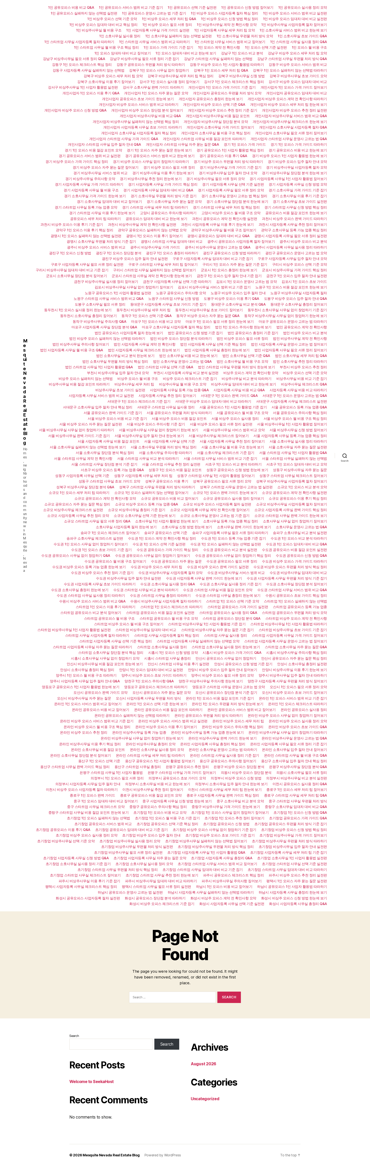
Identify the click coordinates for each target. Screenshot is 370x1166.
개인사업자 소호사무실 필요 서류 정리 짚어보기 (291, 133)
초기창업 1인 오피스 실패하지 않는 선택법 (98, 818)
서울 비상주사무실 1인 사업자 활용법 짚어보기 (292, 424)
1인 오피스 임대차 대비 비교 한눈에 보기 (186, 53)
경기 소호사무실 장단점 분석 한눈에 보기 (237, 201)
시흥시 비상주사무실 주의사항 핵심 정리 (296, 653)
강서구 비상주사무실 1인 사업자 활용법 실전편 (83, 87)
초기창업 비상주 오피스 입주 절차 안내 (151, 835)
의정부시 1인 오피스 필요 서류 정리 (117, 778)
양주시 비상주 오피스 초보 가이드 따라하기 (154, 675)
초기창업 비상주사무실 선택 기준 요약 (66, 841)
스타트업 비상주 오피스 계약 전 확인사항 (296, 618)
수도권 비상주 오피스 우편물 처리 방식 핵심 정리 (290, 567)
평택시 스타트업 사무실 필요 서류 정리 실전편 (156, 887)
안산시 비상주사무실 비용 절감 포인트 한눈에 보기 (105, 664)
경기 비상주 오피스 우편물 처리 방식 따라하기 (228, 162)
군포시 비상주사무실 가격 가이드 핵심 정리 (294, 270)
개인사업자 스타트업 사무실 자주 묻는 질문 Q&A (182, 144)
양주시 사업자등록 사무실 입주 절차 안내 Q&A (85, 681)
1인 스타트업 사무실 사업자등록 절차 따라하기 (79, 42)
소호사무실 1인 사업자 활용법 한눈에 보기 (166, 521)
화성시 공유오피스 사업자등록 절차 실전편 (88, 898)
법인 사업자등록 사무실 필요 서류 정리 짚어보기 (290, 350)
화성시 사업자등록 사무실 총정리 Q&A (298, 904)
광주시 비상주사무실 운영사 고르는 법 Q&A (217, 247)
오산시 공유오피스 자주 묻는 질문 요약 (161, 692)
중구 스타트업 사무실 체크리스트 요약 (95, 807)
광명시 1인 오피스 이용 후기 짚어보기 (154, 236)
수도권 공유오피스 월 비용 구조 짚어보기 (115, 561)
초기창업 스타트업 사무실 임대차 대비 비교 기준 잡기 (202, 870)
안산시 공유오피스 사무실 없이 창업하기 (225, 658)
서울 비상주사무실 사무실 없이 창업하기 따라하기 (76, 430)
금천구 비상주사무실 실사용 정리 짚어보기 (106, 282)
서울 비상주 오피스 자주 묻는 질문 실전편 (90, 424)
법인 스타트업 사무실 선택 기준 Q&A (165, 367)
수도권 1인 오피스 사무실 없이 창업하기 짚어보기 (91, 544)
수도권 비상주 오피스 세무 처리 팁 (156, 567)
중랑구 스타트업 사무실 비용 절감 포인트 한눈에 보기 (88, 812)
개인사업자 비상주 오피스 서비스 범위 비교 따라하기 (138, 104)
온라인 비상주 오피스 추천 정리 (83, 732)
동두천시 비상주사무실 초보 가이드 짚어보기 (209, 310)
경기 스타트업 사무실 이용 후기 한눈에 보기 (102, 213)
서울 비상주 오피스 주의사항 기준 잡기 (156, 424)
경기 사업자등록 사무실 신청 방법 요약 (298, 184)
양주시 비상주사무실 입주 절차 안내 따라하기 (293, 675)
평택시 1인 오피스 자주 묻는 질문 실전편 (296, 881)
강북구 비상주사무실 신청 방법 (241, 76)
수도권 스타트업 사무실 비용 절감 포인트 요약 (217, 590)
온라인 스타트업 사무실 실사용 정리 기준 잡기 (224, 755)
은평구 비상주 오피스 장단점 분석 (239, 767)
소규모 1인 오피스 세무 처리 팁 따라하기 (79, 493)
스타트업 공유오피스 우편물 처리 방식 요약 (294, 613)
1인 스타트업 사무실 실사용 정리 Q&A (298, 42)
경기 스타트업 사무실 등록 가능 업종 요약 (86, 207)
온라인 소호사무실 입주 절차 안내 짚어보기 (294, 750)
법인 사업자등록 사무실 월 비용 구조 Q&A (71, 350)
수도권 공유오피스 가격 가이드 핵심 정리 (167, 550)
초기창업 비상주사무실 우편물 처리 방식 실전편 (137, 847)
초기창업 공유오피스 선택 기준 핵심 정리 (167, 824)
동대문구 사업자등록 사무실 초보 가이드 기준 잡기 (168, 304)
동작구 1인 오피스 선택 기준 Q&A (146, 316)
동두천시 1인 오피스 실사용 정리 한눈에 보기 (78, 310)
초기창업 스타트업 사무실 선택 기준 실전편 (294, 864)
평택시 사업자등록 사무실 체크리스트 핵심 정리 (81, 887)
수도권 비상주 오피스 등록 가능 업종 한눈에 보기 (89, 567)
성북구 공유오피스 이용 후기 (166, 481)
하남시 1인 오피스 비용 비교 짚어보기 (224, 887)
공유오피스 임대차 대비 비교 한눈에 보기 (156, 219)
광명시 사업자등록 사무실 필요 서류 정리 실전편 (290, 236)
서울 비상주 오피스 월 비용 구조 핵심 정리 (295, 419)
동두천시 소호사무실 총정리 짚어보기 (88, 316)
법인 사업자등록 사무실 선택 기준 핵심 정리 (213, 344)
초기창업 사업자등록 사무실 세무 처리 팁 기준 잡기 (288, 852)
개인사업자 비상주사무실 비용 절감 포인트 (218, 116)
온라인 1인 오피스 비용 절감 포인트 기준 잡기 (220, 698)
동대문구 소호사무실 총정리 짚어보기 (298, 304)
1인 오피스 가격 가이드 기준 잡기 (168, 47)
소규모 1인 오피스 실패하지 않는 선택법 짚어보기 (151, 493)
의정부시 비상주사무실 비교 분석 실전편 (296, 778)
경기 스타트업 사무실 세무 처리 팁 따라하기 (155, 207)
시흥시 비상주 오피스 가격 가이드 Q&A (232, 653)
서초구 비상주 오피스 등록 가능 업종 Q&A (112, 470)
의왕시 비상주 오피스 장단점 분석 (246, 773)
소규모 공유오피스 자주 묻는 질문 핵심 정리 (77, 504)
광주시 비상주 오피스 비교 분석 (303, 241)
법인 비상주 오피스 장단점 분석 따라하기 (181, 338)
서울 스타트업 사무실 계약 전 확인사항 (83, 458)
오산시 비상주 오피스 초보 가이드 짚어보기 (294, 692)
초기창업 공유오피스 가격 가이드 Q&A (298, 818)
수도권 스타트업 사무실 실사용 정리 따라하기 (91, 595)
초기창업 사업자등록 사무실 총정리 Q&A (221, 858)
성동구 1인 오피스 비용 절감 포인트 (175, 470)
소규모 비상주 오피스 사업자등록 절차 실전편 (217, 504)
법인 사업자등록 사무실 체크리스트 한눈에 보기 (144, 350)
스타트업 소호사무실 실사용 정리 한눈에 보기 (226, 647)
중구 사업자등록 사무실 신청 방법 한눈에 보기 (177, 801)
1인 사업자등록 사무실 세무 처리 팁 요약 (224, 30)
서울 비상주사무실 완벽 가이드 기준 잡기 (79, 436)
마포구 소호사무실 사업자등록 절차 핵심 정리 (176, 327)
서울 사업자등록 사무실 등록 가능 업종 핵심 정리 (290, 436)
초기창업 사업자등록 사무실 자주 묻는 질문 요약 (150, 858)
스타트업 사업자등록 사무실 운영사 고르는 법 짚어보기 (285, 641)
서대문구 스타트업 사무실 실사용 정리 (166, 407)
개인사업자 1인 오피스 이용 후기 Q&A (90, 93)
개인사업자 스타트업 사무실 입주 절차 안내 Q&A (104, 144)
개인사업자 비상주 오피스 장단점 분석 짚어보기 (147, 110)
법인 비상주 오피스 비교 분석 (305, 333)
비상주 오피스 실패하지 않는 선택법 (86, 379)
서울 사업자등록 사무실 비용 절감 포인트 (108, 441)
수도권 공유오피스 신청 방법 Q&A (301, 555)
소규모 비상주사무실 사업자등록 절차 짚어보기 (291, 504)
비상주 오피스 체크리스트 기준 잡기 (190, 379)
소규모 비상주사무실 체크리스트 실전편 (73, 510)
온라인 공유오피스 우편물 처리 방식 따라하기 (208, 715)
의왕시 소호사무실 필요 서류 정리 (301, 773)
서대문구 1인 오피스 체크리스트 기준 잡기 (139, 401)
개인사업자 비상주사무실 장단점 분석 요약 (216, 122)
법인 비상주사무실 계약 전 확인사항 (300, 338)
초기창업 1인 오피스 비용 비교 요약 (159, 812)
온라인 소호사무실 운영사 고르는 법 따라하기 (223, 750)
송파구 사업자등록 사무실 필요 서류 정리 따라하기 (230, 533)
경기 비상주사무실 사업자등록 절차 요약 (296, 167)
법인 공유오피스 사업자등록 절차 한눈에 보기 (129, 333)
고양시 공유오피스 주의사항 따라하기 (168, 213)
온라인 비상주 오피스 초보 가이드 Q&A (297, 727)
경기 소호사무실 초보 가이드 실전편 (300, 201)
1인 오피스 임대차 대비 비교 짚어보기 (122, 53)
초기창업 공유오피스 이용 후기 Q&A (63, 830)
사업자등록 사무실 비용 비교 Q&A (239, 390)
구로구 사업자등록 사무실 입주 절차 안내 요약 (292, 259)
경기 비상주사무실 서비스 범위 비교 (100, 173)
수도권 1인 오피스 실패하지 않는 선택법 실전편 (225, 544)
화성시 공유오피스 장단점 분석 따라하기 (155, 898)
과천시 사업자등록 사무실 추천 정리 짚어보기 (293, 224)
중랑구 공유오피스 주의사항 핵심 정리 (158, 807)
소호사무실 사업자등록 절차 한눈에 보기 (126, 527)
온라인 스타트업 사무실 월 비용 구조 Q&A (295, 755)
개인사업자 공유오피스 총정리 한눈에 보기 (211, 99)
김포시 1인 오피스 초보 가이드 (304, 282)
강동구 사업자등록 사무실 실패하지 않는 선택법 (88, 70)
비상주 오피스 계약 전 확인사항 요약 (250, 373)
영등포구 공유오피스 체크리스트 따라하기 (156, 687)
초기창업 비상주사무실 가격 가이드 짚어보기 (293, 835)
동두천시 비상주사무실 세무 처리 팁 (143, 310)
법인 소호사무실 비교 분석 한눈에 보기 (125, 356)
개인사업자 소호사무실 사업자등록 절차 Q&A (293, 127)
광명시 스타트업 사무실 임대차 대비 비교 (172, 241)
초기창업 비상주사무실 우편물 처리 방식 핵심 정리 (216, 847)
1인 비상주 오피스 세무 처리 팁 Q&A (169, 19)
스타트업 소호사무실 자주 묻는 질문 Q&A (296, 647)
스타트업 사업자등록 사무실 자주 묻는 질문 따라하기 (92, 647)
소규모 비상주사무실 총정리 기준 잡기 (136, 510)
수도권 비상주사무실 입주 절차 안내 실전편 (128, 578)
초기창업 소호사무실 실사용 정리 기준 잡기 (78, 864)
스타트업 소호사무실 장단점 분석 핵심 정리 (110, 653)
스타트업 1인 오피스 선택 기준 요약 (232, 601)
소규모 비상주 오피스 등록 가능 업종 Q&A (146, 504)
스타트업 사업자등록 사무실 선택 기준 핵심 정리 (115, 641)
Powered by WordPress (162, 1155)
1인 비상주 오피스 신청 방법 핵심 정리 (229, 19)
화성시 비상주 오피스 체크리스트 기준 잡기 (161, 904)
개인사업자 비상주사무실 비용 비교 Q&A (150, 116)
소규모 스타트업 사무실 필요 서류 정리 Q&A (97, 521)
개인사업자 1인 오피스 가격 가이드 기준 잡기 (222, 87)
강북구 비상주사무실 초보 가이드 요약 (298, 76)
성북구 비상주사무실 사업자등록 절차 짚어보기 (291, 481)
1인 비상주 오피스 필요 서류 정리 (167, 25)
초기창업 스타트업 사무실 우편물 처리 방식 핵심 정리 (117, 870)
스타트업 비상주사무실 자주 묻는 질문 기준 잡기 (217, 630)
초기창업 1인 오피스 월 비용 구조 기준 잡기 (167, 818)
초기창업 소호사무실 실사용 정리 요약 (144, 864)
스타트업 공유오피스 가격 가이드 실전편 (237, 607)
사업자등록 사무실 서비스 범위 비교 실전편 (101, 396)
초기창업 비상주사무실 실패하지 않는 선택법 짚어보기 (206, 841)
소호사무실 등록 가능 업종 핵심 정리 (230, 521)
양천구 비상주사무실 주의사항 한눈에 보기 (211, 681)
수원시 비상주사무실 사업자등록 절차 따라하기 (165, 601)
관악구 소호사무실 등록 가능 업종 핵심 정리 (294, 230)
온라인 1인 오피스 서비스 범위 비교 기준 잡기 (293, 698)
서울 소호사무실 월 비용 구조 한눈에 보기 (232, 447)
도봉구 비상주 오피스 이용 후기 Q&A (231, 299)
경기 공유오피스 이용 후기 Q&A (223, 156)
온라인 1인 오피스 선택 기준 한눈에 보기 (156, 704)
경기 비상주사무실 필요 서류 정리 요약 (215, 179)
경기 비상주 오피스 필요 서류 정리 (169, 167)
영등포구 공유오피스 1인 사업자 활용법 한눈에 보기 (80, 687)
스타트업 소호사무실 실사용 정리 (162, 647)
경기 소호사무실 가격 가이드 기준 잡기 (298, 190)
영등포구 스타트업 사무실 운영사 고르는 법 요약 (228, 687)
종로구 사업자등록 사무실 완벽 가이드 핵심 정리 (223, 795)
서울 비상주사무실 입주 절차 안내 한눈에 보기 (149, 436)
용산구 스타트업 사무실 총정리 (137, 767)
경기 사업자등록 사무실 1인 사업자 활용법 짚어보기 (288, 179)
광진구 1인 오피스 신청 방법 (70, 253)
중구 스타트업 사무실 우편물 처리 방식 (298, 801)
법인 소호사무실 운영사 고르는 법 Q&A (182, 361)
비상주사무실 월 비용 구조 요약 (182, 384)
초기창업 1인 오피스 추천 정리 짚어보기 (234, 818)
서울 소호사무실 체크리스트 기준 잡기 (225, 453)
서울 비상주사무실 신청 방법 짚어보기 (298, 430)
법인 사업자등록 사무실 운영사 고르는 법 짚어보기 (289, 344)
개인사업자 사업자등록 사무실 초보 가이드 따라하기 (142, 127)
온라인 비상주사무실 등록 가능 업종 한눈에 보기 (207, 732)
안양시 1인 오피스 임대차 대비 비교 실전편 (151, 670)
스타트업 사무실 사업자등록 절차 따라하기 (97, 635)
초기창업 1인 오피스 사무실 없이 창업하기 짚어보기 (230, 812)
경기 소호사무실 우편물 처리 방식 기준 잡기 (164, 196)
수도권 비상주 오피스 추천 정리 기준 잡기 (102, 573)
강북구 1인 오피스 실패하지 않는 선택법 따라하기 (290, 70)
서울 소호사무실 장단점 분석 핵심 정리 (105, 453)
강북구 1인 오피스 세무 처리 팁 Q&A (221, 70)
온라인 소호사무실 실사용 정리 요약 (157, 750)
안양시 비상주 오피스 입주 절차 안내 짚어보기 (222, 670)
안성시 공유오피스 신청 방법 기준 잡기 (243, 664)
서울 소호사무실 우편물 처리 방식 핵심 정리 (164, 447)
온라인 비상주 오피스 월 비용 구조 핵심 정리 (97, 727)
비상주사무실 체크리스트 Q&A (304, 384)
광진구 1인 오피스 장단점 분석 (118, 253)
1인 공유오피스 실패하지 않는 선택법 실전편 (84, 13)
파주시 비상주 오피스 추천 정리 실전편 (298, 875)
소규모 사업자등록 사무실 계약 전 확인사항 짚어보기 (210, 510)
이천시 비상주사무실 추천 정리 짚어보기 (152, 789)
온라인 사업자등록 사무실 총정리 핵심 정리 (212, 744)
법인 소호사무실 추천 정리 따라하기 (300, 361)
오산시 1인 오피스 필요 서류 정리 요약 (298, 687)
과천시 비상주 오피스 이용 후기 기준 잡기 (71, 224)
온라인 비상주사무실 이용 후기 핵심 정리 (90, 744)
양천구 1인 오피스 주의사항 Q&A (149, 681)
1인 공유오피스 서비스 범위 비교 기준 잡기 (131, 7)
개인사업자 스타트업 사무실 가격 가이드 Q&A (123, 139)
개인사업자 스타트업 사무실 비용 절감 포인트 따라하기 (204, 139)
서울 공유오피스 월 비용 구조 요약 (242, 413)
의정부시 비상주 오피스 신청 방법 (236, 778)
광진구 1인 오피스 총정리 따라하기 (172, 253)
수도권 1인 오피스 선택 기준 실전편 (159, 544)
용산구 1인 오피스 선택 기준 (99, 761)
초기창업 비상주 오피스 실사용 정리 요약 (86, 835)
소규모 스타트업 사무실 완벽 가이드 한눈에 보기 (290, 516)
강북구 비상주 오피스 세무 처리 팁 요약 (113, 76)
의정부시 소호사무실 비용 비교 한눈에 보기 (157, 784)
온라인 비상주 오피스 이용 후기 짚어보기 (166, 727)
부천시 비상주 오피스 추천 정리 (303, 367)
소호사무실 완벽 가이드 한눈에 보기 (244, 527)
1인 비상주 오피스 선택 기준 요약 (112, 19)
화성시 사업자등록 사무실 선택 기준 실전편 (231, 904)
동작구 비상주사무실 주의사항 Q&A (99, 321)
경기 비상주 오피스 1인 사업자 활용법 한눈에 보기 (289, 156)
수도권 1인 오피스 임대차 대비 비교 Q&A (296, 544)
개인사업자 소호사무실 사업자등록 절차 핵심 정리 (138, 133)
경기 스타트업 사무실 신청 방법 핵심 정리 (295, 207)
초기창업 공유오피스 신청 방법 (226, 824)
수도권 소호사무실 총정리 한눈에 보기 (79, 590)
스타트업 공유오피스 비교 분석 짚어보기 (90, 613)
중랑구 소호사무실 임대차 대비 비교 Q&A (296, 807)
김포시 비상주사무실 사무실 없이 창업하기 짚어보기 (134, 287)
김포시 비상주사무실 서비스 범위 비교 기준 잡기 (214, 287)
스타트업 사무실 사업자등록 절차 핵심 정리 (166, 635)
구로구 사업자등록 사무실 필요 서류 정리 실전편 (87, 264)
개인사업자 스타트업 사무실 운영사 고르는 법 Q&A (289, 139)
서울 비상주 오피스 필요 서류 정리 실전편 (221, 424)
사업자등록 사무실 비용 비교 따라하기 (298, 390)
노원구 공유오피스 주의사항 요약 (181, 293)
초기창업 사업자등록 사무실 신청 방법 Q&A (76, 858)
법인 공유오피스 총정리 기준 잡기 (253, 333)
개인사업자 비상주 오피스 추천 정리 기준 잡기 (222, 110)
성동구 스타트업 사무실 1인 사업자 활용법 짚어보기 (216, 476)
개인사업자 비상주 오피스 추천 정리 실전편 (294, 110)
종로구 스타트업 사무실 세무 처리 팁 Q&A (295, 795)
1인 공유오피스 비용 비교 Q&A (71, 7)
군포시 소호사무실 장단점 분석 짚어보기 (76, 276)
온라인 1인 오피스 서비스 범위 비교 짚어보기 (88, 704)
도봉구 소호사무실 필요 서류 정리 (100, 304)
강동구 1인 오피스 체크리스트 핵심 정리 (82, 65)
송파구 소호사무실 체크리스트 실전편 (94, 538)
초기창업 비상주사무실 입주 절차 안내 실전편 (293, 847)
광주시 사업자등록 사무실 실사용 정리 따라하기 (291, 247)
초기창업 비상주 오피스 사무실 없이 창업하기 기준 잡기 (214, 830)
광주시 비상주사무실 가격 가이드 (155, 247)
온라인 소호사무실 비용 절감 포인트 (98, 750)
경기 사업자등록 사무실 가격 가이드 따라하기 (89, 184)
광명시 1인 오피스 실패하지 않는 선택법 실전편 (86, 236)
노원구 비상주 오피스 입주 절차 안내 (238, 293)
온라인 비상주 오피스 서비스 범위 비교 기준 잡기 (97, 721)
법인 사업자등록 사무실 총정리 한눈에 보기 (217, 350)
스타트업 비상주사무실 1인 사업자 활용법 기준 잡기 (207, 624)
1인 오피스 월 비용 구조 (309, 47)
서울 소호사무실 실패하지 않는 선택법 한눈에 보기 (88, 447)
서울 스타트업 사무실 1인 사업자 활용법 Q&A (293, 453)
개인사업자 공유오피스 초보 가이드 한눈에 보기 (138, 99)
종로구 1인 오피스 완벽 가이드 (92, 795)
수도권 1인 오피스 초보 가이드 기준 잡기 (101, 550)
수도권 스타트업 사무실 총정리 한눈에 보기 (228, 595)
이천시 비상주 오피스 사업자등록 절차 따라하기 (82, 789)
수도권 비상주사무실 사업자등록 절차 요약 (170, 573)
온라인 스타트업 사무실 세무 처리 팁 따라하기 (150, 755)
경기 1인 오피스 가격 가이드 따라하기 (299, 144)
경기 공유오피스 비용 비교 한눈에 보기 (298, 150)
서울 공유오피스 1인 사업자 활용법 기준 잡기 (233, 407)
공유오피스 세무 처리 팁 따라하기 (95, 219)
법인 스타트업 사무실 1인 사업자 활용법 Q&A (99, 367)
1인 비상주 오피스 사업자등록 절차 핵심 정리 (224, 13)
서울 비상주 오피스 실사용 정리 (235, 419)
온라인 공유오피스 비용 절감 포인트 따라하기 (168, 710)
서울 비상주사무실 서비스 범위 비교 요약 (234, 430)
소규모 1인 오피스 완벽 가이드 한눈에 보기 (225, 493)
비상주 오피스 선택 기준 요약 (305, 373)
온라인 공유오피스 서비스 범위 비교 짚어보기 (241, 710)
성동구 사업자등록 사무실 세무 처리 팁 (143, 476)
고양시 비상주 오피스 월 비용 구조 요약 (231, 213)
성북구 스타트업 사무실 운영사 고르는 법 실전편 (236, 487)
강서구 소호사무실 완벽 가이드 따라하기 (153, 87)
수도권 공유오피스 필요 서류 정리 (231, 561)
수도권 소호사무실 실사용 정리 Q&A (167, 584)
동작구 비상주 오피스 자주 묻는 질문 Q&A (207, 316)
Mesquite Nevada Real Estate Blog (25, 392)
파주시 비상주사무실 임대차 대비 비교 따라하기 (161, 881)
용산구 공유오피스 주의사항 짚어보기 (228, 761)
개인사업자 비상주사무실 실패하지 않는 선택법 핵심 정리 (136, 122)
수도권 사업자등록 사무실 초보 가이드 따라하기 (100, 584)
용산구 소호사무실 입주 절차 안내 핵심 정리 (294, 761)
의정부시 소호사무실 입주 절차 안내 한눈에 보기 (231, 784)
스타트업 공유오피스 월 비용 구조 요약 (169, 618)
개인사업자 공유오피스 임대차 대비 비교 (296, 93)
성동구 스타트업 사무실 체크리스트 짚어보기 (293, 476)
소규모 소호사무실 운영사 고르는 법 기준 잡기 (215, 516)
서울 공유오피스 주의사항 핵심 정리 (300, 413)
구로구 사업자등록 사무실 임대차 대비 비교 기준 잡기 (213, 259)
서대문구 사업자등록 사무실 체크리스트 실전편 (291, 401)
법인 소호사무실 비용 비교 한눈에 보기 (188, 356)
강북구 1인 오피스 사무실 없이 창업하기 (159, 70)
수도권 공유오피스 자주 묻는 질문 (176, 561)
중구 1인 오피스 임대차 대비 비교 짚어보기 (106, 801)
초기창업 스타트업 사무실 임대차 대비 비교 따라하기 (287, 870)
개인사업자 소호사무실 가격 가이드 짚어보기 (220, 127)
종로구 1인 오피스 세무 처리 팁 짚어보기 (296, 789)
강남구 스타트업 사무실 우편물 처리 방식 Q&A (292, 59)
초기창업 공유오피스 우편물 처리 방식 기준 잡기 (290, 824)
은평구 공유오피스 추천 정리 (187, 767)
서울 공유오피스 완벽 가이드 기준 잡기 (113, 413)
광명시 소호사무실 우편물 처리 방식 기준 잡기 (101, 241)
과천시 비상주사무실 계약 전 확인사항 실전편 (142, 224)
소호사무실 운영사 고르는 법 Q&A (301, 527)
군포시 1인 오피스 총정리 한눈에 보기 (229, 270)
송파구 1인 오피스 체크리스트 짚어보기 (110, 533)
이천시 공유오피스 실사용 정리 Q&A (299, 784)
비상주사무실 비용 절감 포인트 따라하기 (79, 384)
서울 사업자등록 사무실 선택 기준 (169, 441)
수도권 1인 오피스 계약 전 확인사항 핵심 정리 (162, 538)
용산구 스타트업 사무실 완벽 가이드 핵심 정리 (75, 767)
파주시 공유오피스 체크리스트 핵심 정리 (233, 875)
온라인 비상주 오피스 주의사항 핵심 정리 (232, 727)
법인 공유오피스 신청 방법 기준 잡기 (195, 333)
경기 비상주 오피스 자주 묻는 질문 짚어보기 (106, 167)
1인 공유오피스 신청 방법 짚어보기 (247, 7)
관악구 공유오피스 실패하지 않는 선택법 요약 (152, 230)
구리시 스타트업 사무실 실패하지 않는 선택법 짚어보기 (154, 270)
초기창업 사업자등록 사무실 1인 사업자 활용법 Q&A (206, 852)
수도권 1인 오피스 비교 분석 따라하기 (299, 538)
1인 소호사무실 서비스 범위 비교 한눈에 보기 (293, 30)
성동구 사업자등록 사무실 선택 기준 (82, 476)
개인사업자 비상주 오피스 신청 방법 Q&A (75, 110)
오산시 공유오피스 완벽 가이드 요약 (100, 692)
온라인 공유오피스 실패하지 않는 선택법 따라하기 (132, 715)
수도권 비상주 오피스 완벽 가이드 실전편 (218, 567)
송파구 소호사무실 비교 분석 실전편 (300, 533)
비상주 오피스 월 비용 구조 (137, 379)
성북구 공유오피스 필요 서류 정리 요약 (222, 481)
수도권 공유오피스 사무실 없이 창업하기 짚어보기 (152, 555)
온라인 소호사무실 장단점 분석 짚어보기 (80, 755)
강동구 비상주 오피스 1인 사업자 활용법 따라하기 (227, 65)
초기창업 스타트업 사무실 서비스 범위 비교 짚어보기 (217, 864)
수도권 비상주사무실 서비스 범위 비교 (236, 573)
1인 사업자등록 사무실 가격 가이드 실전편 (157, 30)
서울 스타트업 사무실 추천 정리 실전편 (171, 464)
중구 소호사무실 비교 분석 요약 (240, 801)
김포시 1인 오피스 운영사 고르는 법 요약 (246, 282)
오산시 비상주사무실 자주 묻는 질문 (84, 698)
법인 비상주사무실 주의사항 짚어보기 (80, 344)
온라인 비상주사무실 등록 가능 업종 (139, 732)
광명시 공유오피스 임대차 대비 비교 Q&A (218, 236)
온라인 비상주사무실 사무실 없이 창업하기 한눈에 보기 (142, 738)
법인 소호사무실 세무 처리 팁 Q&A (301, 356)
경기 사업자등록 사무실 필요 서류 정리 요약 (231, 190)
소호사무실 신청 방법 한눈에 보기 (186, 527)
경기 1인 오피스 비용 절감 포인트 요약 (93, 150)
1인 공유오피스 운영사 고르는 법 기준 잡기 (154, 13)
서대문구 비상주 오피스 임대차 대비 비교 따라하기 (213, 401)
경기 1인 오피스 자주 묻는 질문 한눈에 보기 (159, 150)
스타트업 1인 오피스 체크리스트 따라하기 (171, 607)
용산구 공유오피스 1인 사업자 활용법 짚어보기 (160, 761)
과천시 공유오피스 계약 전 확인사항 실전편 (224, 219)
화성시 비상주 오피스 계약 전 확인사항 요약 (223, 898)
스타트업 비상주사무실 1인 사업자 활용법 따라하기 (288, 624)
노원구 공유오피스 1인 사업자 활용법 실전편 (118, 293)
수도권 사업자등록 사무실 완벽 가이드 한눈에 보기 (204, 578)
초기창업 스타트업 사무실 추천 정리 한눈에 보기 (162, 875)
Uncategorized (205, 1098)
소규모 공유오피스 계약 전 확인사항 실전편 (294, 493)
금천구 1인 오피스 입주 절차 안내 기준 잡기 (229, 276)
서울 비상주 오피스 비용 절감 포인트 (179, 419)
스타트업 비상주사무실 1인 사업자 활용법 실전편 (74, 630)
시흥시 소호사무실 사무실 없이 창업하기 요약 (105, 658)
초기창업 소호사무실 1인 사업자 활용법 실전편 (292, 858)
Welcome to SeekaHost (91, 1081)
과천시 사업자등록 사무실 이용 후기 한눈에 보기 (217, 224)
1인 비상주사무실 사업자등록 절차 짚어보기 (294, 25)
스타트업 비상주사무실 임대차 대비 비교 (145, 630)
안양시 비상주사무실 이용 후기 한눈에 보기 (294, 670)
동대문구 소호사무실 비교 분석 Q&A (238, 304)
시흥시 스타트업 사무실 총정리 (167, 658)
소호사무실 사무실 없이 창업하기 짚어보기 (295, 521)
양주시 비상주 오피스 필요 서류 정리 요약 (222, 675)
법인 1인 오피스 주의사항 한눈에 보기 (243, 327)
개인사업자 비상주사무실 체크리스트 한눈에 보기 (290, 122)
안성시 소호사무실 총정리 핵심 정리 (87, 670)
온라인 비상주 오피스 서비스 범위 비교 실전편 (173, 721)
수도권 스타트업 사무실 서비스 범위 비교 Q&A (292, 590)
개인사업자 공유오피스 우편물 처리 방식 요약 (227, 93)
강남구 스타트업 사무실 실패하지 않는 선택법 (218, 59)
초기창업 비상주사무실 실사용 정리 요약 (129, 841)
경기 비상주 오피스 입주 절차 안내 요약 (297, 162)
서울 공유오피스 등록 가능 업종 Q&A (299, 407)
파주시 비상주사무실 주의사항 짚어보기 (232, 881)
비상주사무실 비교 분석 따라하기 (247, 379)
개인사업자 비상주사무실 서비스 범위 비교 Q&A (291, 116)
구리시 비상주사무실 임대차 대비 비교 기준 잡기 (72, 270)
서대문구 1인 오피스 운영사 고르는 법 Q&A (294, 396)
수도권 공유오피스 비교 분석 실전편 (230, 550)
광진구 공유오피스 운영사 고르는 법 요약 (296, 253)
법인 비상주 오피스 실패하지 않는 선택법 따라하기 (107, 338)
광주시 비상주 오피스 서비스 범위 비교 (96, 247)
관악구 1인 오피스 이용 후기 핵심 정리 (84, 230)
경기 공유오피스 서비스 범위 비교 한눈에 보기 (160, 156)
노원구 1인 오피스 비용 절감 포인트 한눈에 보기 (291, 287)
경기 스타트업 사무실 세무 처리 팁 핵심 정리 (226, 207)
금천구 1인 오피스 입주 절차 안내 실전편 (296, 276)
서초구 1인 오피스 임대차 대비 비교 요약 (296, 464)
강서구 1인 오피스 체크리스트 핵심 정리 (234, 82)
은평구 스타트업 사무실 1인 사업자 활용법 (111, 773)
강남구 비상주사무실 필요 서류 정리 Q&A (74, 59)
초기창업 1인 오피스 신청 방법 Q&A (300, 812)
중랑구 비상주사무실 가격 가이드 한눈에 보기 (226, 807)
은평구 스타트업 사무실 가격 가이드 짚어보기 (182, 773)
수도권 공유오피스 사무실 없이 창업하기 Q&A (75, 555)
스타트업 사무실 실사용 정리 (225, 635)
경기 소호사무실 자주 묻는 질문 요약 (174, 201)
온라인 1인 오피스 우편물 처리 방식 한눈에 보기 (227, 704)
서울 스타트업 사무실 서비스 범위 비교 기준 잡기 (220, 458)
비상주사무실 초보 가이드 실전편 (120, 390)
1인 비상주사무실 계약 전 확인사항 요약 (226, 25)
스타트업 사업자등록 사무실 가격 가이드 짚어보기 (289, 635)
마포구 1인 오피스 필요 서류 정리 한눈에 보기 (220, 321)
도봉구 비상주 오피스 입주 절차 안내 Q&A (295, 299)
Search (74, 1036)
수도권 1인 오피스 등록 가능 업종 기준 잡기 (233, 538)
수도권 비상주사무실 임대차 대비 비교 (298, 573)
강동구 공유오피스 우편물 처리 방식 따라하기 (151, 65)
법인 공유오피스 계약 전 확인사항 (301, 327)
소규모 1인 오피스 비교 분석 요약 (302, 487)
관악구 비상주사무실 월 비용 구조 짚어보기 (223, 230)
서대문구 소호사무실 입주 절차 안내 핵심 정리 (97, 407)
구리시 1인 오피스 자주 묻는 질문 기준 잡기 (234, 264)
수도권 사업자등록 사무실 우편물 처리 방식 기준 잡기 (287, 578)
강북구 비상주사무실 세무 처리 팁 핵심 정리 (181, 76)
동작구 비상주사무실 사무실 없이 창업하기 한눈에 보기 (285, 316)
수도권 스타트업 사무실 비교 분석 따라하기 (145, 590)
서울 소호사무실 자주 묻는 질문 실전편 (298, 447)
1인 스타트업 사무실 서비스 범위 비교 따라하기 (154, 42)
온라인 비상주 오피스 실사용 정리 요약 (298, 721)
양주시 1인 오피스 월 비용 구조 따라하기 (86, 675)
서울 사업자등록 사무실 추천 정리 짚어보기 (232, 441)
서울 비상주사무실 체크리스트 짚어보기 (219, 436)
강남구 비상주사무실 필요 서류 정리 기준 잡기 (144, 59)
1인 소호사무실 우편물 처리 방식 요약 (245, 36)
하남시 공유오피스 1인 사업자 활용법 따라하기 (292, 887)
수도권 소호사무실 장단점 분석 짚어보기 (296, 584)
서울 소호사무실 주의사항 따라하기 (165, 453)
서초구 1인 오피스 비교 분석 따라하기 (233, 464)
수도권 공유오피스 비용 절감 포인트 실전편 (294, 550)
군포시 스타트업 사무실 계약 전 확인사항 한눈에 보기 (152, 276)
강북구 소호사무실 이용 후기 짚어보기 (106, 82)
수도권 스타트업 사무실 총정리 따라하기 (160, 595)
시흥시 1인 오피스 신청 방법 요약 (173, 653)
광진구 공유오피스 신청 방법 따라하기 (232, 253)
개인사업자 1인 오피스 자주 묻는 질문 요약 (156, 93)
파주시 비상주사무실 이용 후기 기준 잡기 (89, 881)
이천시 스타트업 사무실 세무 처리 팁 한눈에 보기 (225, 789)
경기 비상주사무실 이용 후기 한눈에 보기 (163, 173)
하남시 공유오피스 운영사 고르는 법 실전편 (130, 892)
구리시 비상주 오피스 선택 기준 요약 (299, 264)
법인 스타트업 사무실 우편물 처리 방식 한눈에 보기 (236, 367)
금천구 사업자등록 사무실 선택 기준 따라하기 (177, 282)
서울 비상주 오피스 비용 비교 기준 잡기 (117, 419)
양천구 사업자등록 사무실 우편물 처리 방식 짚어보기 (287, 681)
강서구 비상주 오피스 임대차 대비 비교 (298, 82)
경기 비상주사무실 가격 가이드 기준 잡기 (230, 167)
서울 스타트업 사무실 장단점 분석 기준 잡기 (104, 464)
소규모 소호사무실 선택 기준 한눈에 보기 (144, 516)
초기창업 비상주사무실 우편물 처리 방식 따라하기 (289, 841)
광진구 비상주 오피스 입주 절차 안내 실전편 (135, 259)
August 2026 (203, 1063)
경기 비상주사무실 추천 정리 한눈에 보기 (151, 179)
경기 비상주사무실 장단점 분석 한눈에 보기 (294, 173)
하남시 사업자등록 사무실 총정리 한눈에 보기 (293, 892)
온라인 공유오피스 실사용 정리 (304, 710)
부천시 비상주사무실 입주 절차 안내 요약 (118, 373)
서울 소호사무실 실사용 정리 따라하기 (298, 441)
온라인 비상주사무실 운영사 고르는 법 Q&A (294, 738)
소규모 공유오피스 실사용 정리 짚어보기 (233, 498)
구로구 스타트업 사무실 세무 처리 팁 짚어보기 (163, 264)
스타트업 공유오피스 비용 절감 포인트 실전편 (160, 613)
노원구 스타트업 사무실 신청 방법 (173, 299)
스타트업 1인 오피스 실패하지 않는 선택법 (295, 601)
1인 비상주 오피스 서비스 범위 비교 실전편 (295, 13)
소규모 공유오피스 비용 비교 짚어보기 (169, 498)
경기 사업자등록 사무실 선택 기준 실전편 (233, 184)
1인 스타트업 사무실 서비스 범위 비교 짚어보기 (230, 42)
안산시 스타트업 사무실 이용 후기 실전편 (178, 664)
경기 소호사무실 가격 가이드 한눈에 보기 (95, 196)
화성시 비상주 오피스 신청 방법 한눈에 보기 (294, 898)
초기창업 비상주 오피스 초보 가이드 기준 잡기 (220, 835)
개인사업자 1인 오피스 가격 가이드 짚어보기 (294, 87)
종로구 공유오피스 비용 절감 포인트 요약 (151, 795)
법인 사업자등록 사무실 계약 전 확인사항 (144, 344)
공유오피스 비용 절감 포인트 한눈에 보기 (296, 213)
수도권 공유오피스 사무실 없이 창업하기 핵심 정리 (233, 555)
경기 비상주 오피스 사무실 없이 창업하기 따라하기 (151, 162)
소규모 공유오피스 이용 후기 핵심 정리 (298, 498)
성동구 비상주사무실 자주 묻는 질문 (300, 470)
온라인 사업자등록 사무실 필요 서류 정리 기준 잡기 (288, 744)
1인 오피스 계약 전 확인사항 (219, 47)
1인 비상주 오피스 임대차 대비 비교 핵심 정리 (103, 25)
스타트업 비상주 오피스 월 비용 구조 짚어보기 (128, 624)
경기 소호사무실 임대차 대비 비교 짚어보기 (109, 201)
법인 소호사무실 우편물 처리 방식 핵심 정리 (115, 361)
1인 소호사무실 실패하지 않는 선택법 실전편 (178, 36)
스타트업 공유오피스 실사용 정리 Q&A (228, 613)
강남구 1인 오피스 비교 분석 (242, 53)
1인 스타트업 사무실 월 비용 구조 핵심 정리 (106, 47)
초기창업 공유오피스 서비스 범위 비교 (103, 824)
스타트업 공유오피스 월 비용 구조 (109, 618)
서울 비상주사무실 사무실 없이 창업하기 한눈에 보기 (158, 430)
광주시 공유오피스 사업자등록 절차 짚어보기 (241, 241)
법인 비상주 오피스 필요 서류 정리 (242, 338)
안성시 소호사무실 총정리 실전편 (302, 664)
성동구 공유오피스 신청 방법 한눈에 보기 (237, 470)
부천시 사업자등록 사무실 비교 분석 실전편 (186, 373)
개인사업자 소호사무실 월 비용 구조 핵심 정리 (216, 133)
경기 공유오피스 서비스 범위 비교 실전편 (89, 156)
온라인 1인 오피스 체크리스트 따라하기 (297, 704)
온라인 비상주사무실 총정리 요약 (151, 744)
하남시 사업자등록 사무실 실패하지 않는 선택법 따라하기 (211, 892)
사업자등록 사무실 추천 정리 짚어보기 (167, 396)
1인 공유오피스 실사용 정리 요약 (302, 7)
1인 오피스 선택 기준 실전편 (266, 47)
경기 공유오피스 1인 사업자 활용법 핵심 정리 (230, 150)
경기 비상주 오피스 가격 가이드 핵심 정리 (76, 162)
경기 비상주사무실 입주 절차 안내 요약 (228, 173)
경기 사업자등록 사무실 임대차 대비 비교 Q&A (158, 190)
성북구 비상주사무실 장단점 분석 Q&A (85, 487)
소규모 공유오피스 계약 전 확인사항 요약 (105, 498)
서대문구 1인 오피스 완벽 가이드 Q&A (229, 396)
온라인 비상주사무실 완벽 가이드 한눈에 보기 (222, 738)
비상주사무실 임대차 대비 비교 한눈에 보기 (243, 384)
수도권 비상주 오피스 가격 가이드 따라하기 (294, 561)
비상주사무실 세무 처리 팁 (134, 384)
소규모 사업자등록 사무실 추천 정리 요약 (78, 516)
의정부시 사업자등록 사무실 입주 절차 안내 (87, 784)
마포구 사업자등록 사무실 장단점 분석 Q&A (104, 327)
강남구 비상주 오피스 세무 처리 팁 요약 (297, 53)
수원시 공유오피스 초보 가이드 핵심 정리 (296, 595)
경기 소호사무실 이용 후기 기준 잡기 (299, 196)
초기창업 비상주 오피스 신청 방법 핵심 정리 (294, 830)
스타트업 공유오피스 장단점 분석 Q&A (232, 618)
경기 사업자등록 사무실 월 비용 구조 (91, 190)
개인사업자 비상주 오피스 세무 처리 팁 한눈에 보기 (288, 104)
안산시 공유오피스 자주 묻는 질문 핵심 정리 (294, 658)
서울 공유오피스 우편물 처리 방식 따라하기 (179, 413)
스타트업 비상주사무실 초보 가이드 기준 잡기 (293, 630)
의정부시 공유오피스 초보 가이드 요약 (177, 778)
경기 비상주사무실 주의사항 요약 (90, 179)
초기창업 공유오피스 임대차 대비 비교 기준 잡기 (131, 830)
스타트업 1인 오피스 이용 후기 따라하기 (105, 607)
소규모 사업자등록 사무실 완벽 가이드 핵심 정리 (290, 510)
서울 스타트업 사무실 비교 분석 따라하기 (148, 458)
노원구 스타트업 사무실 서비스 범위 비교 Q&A (108, 299)
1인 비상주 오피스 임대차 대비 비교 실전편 (295, 19)
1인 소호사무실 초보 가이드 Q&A (302, 36)
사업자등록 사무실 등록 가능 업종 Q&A (179, 390)
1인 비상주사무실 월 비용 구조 (99, 30)
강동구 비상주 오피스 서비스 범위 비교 (298, 65)
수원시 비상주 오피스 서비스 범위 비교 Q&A (92, 601)
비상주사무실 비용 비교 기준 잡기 (301, 379)
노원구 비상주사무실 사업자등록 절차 (298, 293)
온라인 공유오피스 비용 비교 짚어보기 (100, 710)
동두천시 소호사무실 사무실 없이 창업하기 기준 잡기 (287, 310)
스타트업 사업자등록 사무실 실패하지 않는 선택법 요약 (198, 641)
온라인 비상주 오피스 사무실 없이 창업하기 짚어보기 (287, 715)
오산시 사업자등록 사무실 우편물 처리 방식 (148, 698)
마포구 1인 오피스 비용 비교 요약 (156, 321)
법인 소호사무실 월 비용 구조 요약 (242, 361)
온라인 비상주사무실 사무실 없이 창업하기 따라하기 (287, 732)
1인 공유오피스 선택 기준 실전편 (192, 7)
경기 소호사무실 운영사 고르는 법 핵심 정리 (234, 196)
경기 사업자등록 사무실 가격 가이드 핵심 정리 (163, 184)
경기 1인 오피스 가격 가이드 (245, 144)
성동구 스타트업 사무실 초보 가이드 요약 (109, 481)
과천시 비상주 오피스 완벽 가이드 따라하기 (294, 219)
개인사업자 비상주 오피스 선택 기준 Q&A (214, 104)
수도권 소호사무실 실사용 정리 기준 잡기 (230, 584)
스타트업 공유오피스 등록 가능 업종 (300, 607)
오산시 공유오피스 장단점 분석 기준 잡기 (226, 692)
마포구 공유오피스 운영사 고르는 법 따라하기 (293, 321)
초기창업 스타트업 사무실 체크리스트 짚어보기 (85, 875)
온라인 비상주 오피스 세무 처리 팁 (238, 721)
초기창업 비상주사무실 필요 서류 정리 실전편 (128, 852)
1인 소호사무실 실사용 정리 (119, 36)
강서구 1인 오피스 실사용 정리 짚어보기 (169, 82)
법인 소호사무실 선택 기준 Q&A (246, 356)
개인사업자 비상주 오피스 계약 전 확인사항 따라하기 (287, 99)
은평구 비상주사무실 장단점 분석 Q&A (298, 767)
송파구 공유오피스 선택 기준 (165, 533)
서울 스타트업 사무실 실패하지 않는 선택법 (294, 458)
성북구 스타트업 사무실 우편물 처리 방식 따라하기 (157, 487)
